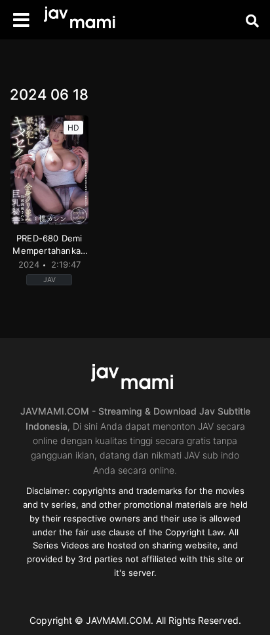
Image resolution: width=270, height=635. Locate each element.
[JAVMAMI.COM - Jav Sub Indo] (82, 20)
